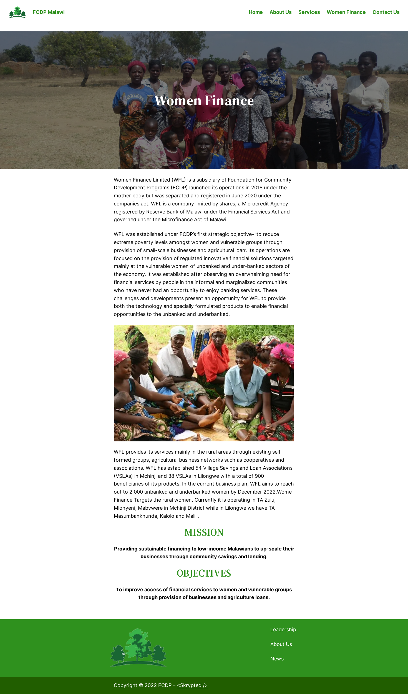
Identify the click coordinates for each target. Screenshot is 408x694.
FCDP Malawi (49, 12)
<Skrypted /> (192, 685)
